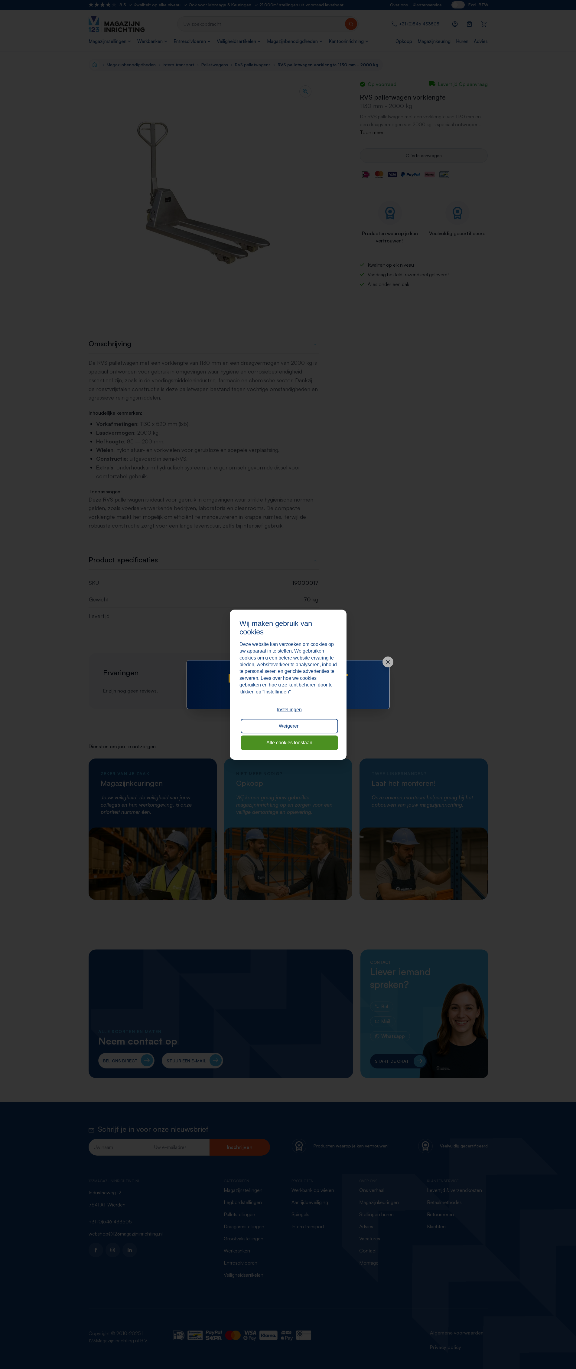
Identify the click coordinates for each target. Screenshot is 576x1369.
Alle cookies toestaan (289, 742)
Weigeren (289, 726)
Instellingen (289, 709)
